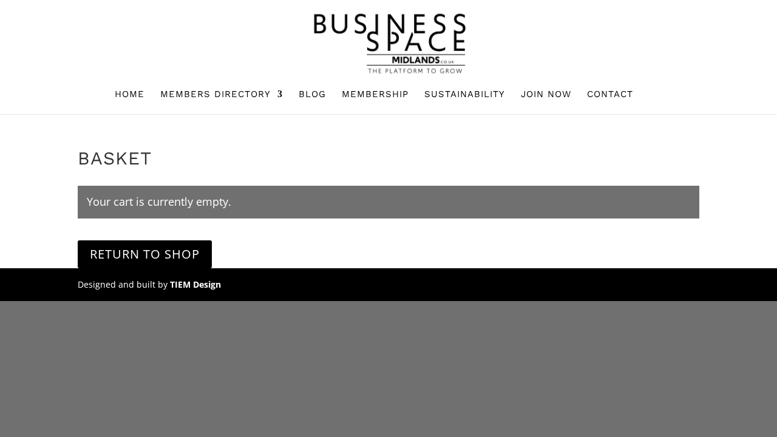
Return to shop (145, 254)
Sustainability (464, 95)
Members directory (215, 95)
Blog (312, 95)
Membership (375, 95)
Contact (610, 95)
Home (129, 95)
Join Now (546, 95)
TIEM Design (195, 284)
